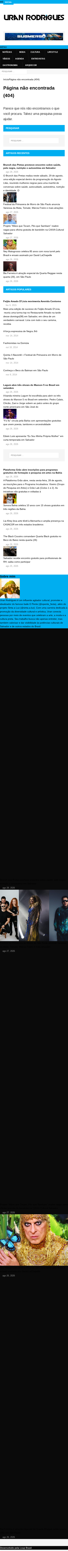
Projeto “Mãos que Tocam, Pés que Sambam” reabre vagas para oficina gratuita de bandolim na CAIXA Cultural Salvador (33, 230)
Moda (22, 52)
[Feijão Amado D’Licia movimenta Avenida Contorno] (34, 298)
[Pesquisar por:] (13, 71)
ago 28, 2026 (12, 172)
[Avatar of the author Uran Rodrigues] (10, 596)
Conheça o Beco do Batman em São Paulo (25, 370)
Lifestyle (53, 52)
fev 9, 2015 (11, 305)
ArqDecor (31, 65)
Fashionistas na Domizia (16, 343)
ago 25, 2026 (12, 566)
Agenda (19, 59)
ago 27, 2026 (12, 212)
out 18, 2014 (12, 347)
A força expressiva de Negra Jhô (20, 331)
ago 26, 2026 (12, 259)
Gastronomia (10, 65)
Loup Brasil (26, 1548)
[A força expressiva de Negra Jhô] (34, 327)
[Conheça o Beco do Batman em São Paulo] (34, 366)
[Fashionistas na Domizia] (34, 339)
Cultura (35, 52)
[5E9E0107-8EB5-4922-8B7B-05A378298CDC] (34, 38)
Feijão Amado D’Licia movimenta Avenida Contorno (32, 301)
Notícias (7, 52)
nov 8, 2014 (11, 374)
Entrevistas (38, 59)
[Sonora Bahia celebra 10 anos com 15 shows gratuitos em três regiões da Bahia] (34, 499)
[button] (3, 47)
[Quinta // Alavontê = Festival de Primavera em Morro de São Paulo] (34, 351)
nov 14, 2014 (12, 335)
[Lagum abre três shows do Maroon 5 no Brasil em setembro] (34, 382)
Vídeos (6, 59)
